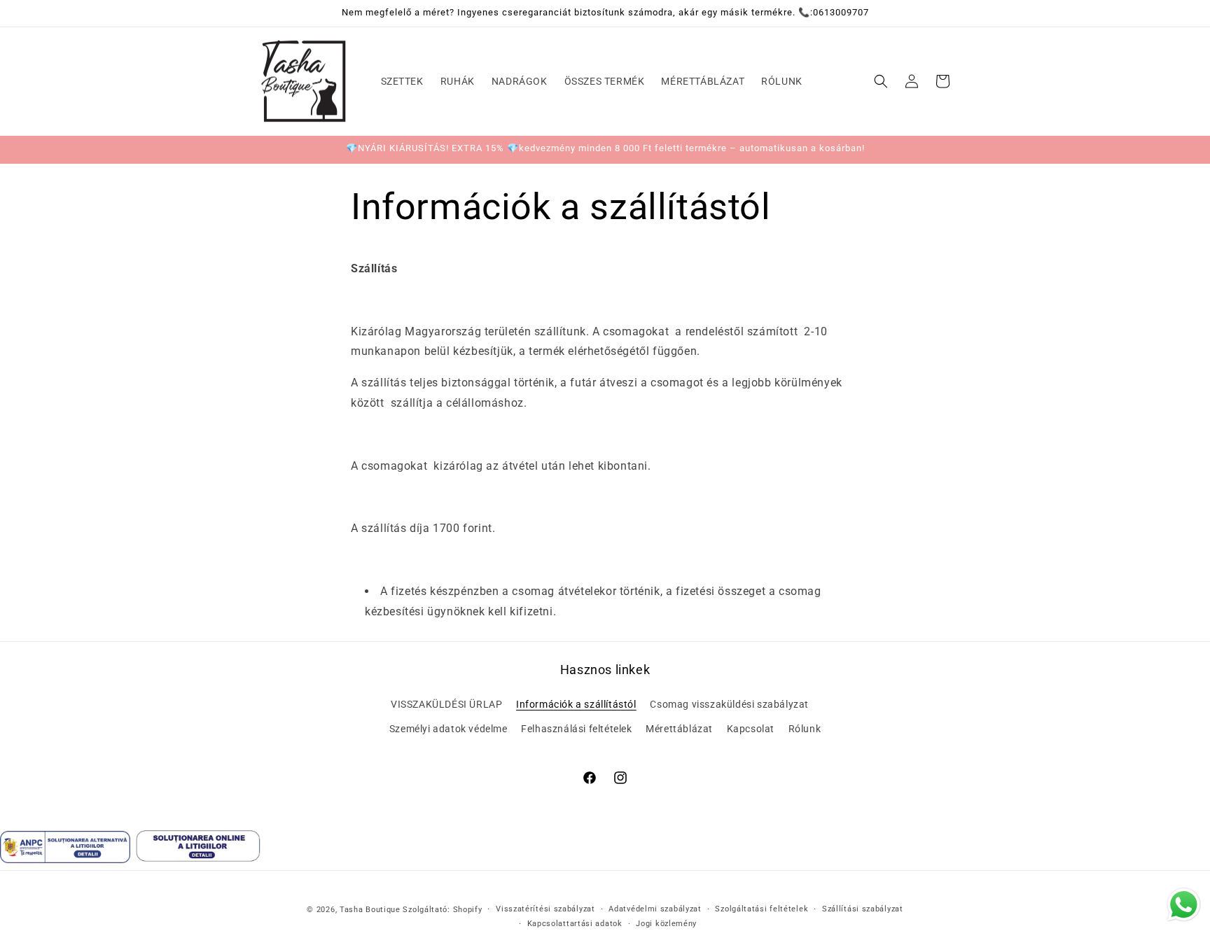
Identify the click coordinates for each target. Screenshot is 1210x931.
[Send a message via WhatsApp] (1183, 905)
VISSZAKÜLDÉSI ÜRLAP (446, 704)
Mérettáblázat (679, 728)
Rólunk (804, 728)
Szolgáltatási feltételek (761, 908)
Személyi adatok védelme (448, 728)
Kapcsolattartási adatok (575, 922)
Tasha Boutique (370, 909)
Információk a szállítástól (576, 704)
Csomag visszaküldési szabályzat (729, 704)
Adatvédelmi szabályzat (655, 908)
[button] (880, 81)
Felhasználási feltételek (576, 728)
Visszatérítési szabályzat (545, 908)
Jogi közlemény (666, 922)
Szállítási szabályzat (862, 908)
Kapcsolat (750, 728)
